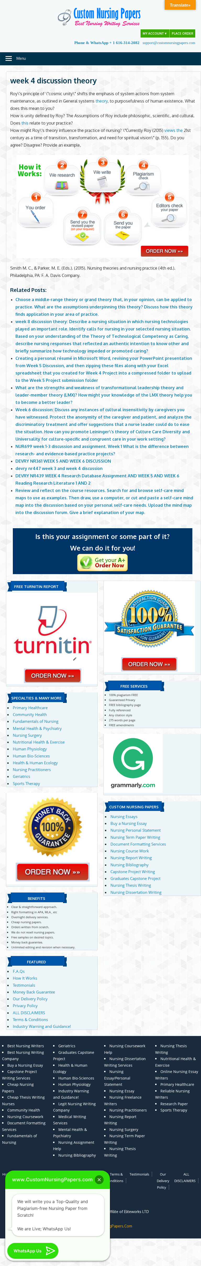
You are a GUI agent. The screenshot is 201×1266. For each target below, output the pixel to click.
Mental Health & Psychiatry (37, 728)
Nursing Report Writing (131, 857)
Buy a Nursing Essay (128, 823)
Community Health (30, 714)
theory (102, 101)
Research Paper (174, 1103)
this (25, 123)
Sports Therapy (26, 783)
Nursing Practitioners (32, 769)
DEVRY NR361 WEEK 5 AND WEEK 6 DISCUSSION (63, 461)
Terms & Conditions (30, 1019)
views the (173, 130)
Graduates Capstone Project (135, 878)
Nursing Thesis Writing (130, 885)
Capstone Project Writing (132, 871)
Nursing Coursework (25, 1116)
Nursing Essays (123, 816)
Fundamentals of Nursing (35, 721)
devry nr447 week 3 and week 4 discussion (59, 468)
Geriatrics (21, 776)
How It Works (25, 978)
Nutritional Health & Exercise (39, 742)
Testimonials (24, 985)
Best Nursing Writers (25, 1045)
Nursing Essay (121, 1090)
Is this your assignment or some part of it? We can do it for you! (102, 542)
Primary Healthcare (30, 707)
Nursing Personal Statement (135, 830)
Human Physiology (30, 748)
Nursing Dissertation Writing (135, 892)
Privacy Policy (25, 1005)
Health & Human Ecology (35, 762)
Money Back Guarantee (34, 992)
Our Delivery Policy (30, 998)
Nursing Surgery (27, 735)
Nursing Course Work (129, 850)
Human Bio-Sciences (31, 755)
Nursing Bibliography (129, 864)
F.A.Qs (19, 971)
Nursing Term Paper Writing (135, 837)
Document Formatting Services (138, 844)
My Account (155, 33)
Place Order (182, 33)
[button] (99, 1179)
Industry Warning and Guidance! (42, 1026)
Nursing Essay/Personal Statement (117, 1078)
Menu (21, 58)
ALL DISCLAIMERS (29, 1012)
